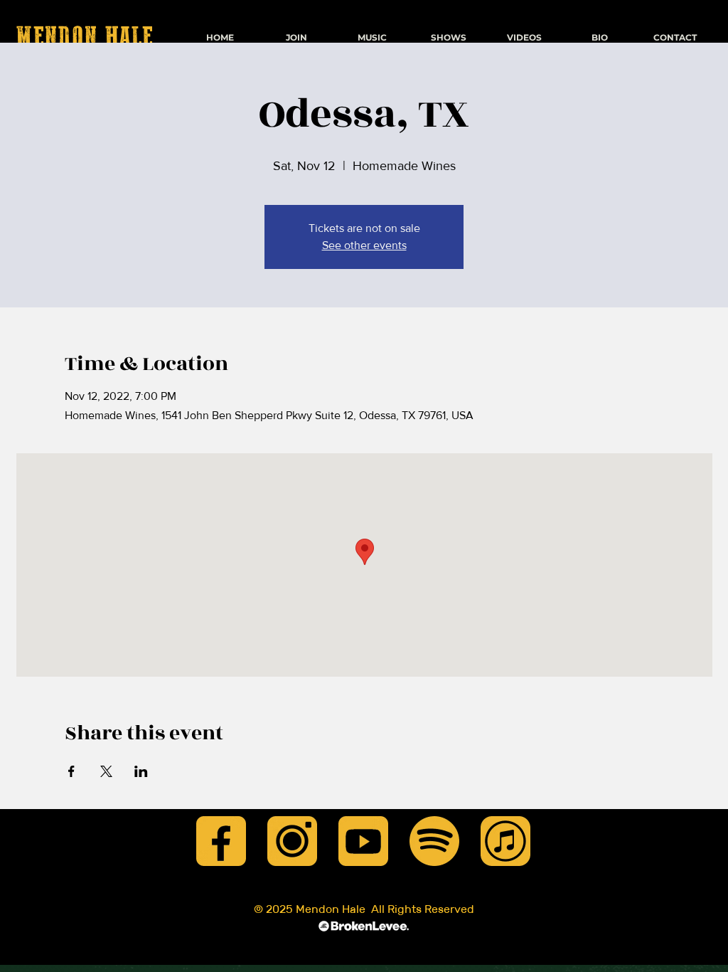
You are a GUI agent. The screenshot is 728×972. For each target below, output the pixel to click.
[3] (363, 841)
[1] (221, 841)
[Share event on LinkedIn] (141, 771)
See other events (364, 245)
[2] (292, 841)
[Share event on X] (106, 771)
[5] (434, 841)
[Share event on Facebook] (71, 771)
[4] (505, 841)
